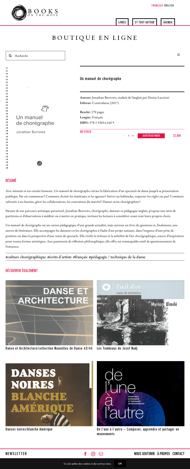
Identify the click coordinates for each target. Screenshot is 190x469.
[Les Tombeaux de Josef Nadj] (140, 312)
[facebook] (85, 454)
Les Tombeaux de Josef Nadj (117, 348)
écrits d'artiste (60, 257)
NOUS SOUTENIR (144, 454)
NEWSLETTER (16, 454)
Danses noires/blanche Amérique (29, 429)
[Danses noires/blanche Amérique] (49, 393)
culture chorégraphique (26, 257)
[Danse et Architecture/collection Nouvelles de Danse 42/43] (49, 312)
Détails (65, 341)
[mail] (101, 454)
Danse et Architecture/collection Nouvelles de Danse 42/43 (49, 348)
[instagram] (93, 454)
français (81, 257)
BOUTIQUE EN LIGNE (95, 38)
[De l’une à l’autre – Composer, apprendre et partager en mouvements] (140, 393)
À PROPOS (163, 454)
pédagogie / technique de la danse (118, 257)
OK (120, 463)
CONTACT (178, 454)
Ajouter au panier (151, 136)
